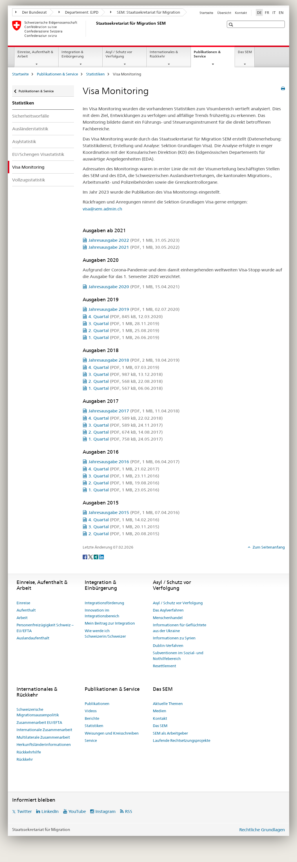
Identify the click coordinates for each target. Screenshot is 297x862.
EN (281, 12)
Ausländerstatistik (30, 128)
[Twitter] (91, 556)
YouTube (77, 811)
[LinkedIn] (101, 556)
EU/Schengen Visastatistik (38, 154)
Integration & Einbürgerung (72, 54)
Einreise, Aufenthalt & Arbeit (35, 54)
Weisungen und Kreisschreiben (112, 733)
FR (267, 12)
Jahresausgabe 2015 (134, 512)
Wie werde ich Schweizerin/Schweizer (105, 633)
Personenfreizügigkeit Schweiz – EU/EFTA (45, 628)
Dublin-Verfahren (168, 645)
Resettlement (164, 665)
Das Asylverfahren (168, 610)
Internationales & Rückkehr (164, 54)
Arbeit (22, 617)
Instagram (105, 811)
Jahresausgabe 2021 (134, 247)
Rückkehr (25, 759)
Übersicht (224, 13)
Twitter (24, 811)
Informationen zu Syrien (174, 638)
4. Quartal (125, 316)
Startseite (206, 13)
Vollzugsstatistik (28, 180)
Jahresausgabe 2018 (134, 360)
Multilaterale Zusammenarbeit (43, 737)
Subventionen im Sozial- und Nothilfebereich (178, 655)
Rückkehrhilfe (29, 752)
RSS (128, 811)
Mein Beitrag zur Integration (110, 623)
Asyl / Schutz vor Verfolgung (119, 54)
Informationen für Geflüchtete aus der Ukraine (179, 628)
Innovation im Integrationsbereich (102, 613)
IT (274, 12)
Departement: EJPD (81, 12)
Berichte (92, 718)
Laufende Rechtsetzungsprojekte (181, 740)
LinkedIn (50, 811)
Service (91, 740)
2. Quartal (123, 330)
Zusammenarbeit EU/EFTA (39, 722)
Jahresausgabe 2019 (134, 309)
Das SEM (245, 52)
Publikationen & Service (207, 56)
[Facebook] (85, 556)
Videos (91, 710)
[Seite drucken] (283, 88)
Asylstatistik (24, 141)
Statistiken (95, 74)
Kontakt (241, 13)
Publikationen (97, 703)
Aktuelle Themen (168, 703)
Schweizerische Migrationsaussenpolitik (38, 712)
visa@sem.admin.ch (102, 209)
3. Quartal (123, 323)
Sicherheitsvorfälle (30, 116)
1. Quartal (123, 337)
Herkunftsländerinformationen (44, 744)
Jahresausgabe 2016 (134, 461)
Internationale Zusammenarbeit (44, 729)
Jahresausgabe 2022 (134, 240)
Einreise (23, 602)
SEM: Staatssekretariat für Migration (148, 12)
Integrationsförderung (104, 602)
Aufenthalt (26, 610)
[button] (232, 24)
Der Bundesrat (34, 12)
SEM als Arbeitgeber (170, 733)
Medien (159, 710)
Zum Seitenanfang (268, 547)
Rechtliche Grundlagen (262, 829)
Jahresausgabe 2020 (134, 286)
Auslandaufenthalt (33, 638)
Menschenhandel (168, 617)
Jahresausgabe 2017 (134, 411)
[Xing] (96, 556)
